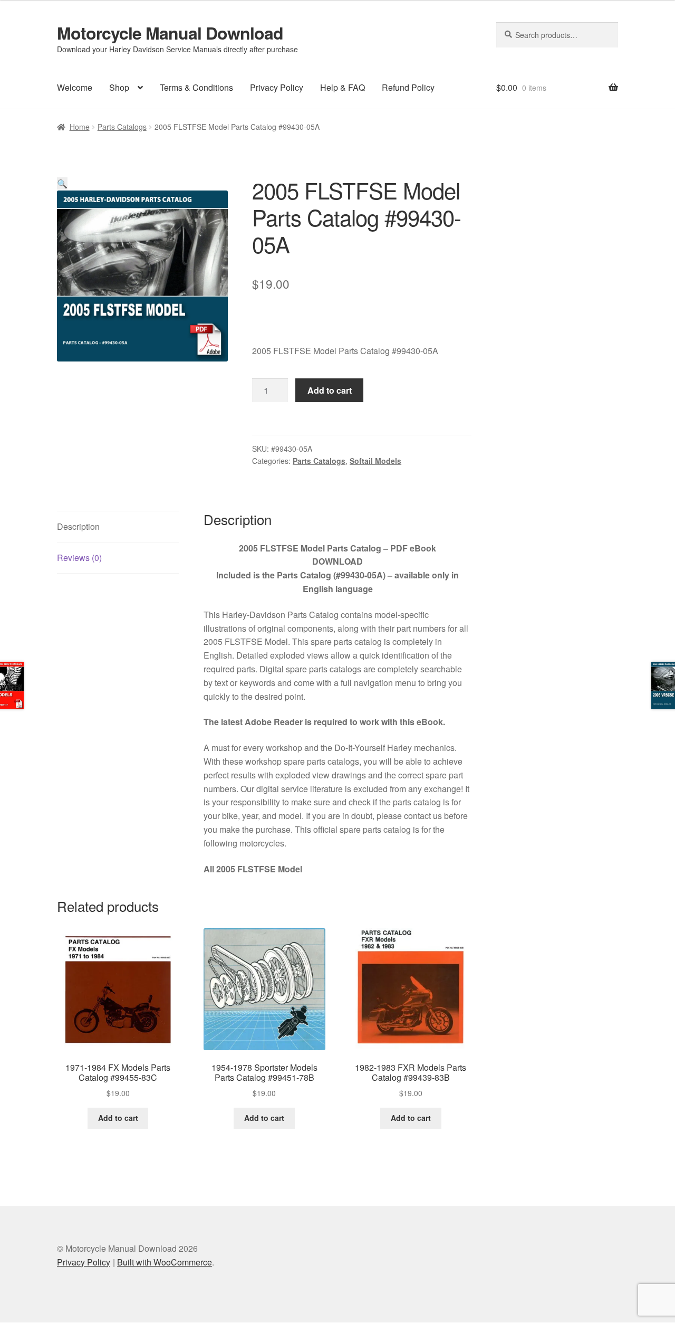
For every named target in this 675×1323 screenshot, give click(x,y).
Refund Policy (408, 87)
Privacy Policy (276, 87)
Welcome (74, 87)
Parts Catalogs (122, 126)
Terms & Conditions (196, 87)
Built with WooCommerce (164, 1262)
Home (80, 126)
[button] (62, 183)
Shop (119, 87)
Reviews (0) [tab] (79, 557)
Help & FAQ (342, 87)
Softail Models (375, 460)
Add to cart (329, 390)
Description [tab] (78, 526)
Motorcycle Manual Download (170, 33)
